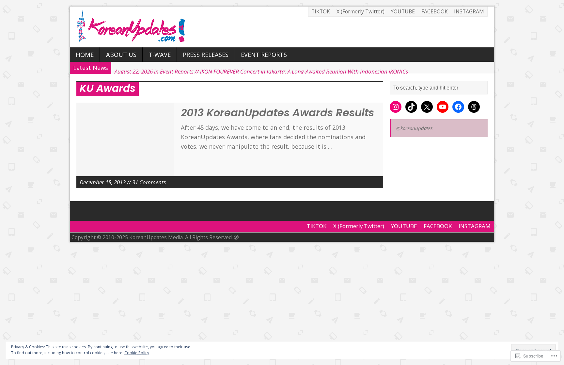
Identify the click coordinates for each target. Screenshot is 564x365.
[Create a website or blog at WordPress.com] (236, 237)
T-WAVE (160, 54)
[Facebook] (458, 107)
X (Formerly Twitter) (360, 11)
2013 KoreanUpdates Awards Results (277, 112)
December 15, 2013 (103, 182)
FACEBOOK (434, 11)
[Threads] (474, 107)
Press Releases (205, 54)
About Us (121, 54)
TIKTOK (320, 11)
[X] (427, 107)
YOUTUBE (403, 11)
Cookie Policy (136, 353)
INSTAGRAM (469, 11)
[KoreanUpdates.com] (282, 27)
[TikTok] (411, 107)
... (330, 146)
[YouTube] (442, 107)
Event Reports (264, 54)
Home (85, 54)
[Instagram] (395, 107)
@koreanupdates (414, 128)
